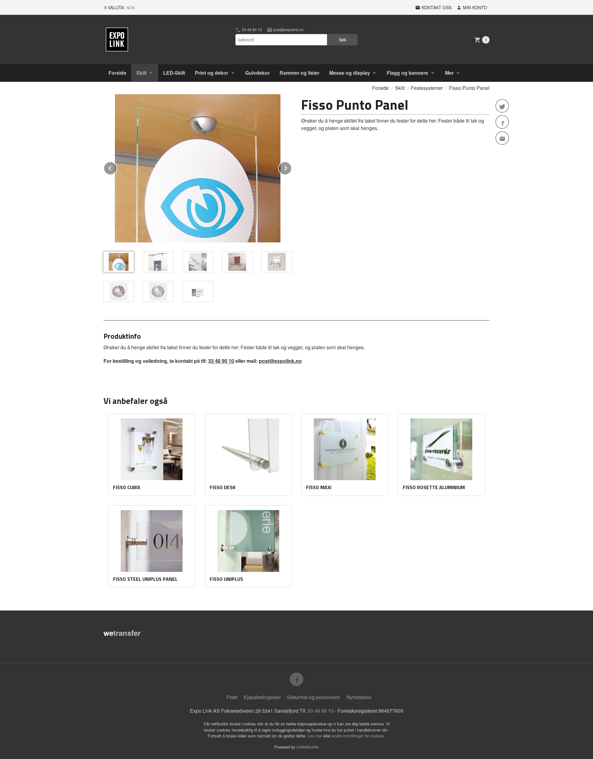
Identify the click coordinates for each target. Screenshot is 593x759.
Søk (342, 39)
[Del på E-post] (502, 138)
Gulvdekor (257, 72)
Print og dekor (211, 72)
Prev (116, 167)
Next (291, 167)
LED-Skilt (174, 72)
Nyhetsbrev (359, 697)
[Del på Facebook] (502, 122)
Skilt (141, 72)
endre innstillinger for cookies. (358, 736)
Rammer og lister (299, 72)
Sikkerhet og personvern (313, 697)
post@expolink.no (288, 29)
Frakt (232, 697)
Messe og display (349, 72)
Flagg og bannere (407, 72)
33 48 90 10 (251, 29)
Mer (449, 72)
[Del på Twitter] (502, 106)
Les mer (315, 736)
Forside (117, 72)
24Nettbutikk (307, 747)
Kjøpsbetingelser (262, 697)
